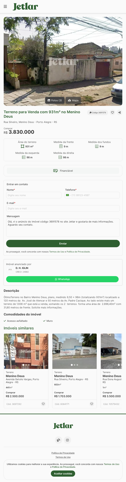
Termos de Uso (56, 251)
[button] (63, 61)
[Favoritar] (112, 112)
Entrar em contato (17, 184)
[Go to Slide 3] (29, 365)
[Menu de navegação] (5, 6)
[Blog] (58, 440)
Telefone (71, 189)
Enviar (63, 243)
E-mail (11, 203)
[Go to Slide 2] (26, 365)
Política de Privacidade (78, 251)
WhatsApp (64, 279)
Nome (11, 189)
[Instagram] (67, 440)
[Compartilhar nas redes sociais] (119, 112)
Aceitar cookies (63, 473)
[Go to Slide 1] (23, 365)
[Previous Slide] (6, 61)
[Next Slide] (119, 61)
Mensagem (13, 216)
